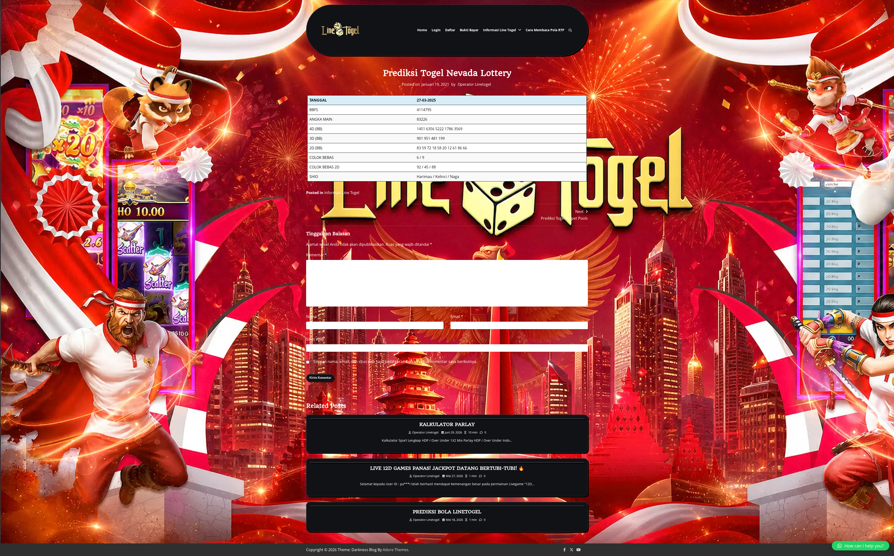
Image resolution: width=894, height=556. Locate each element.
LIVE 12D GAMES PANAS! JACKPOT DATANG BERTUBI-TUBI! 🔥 (447, 468)
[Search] (570, 30)
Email (456, 316)
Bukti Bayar (469, 30)
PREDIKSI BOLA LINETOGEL (447, 512)
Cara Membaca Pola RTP (545, 30)
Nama (313, 316)
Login (436, 30)
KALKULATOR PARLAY (447, 424)
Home (422, 30)
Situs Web (315, 339)
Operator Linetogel (474, 84)
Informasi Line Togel (499, 30)
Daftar (450, 30)
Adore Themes (395, 549)
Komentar (316, 254)
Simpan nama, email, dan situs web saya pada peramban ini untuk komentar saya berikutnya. (395, 361)
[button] (860, 545)
